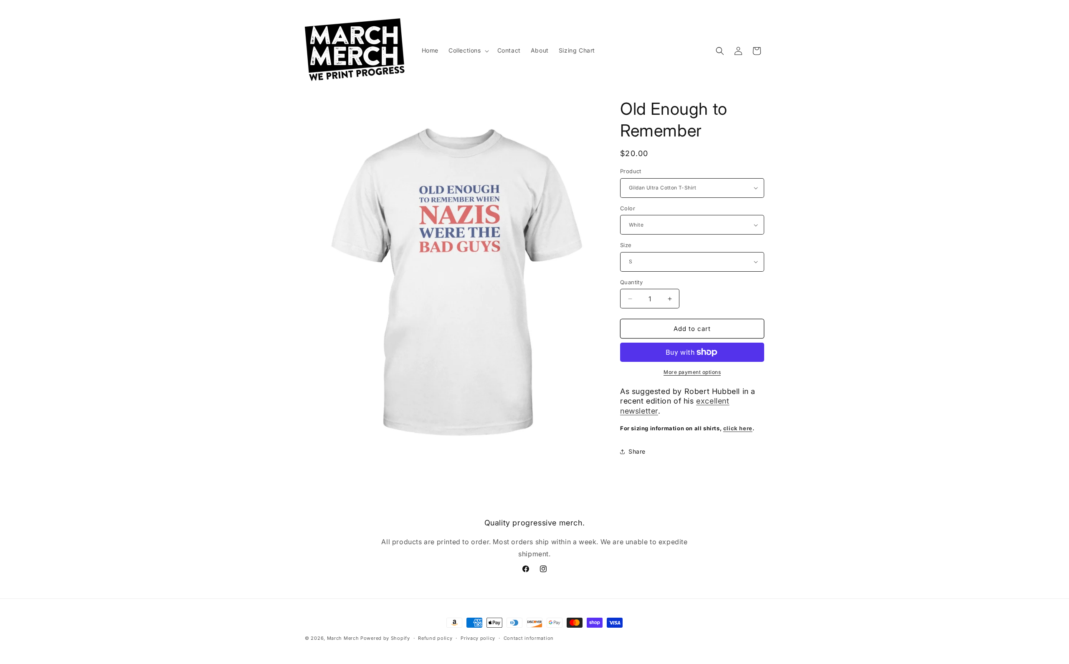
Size (626, 245)
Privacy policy (478, 638)
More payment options (692, 372)
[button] (467, 50)
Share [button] (637, 451)
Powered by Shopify (385, 638)
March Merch (343, 638)
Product (630, 171)
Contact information (529, 638)
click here (737, 428)
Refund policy (435, 638)
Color (627, 208)
